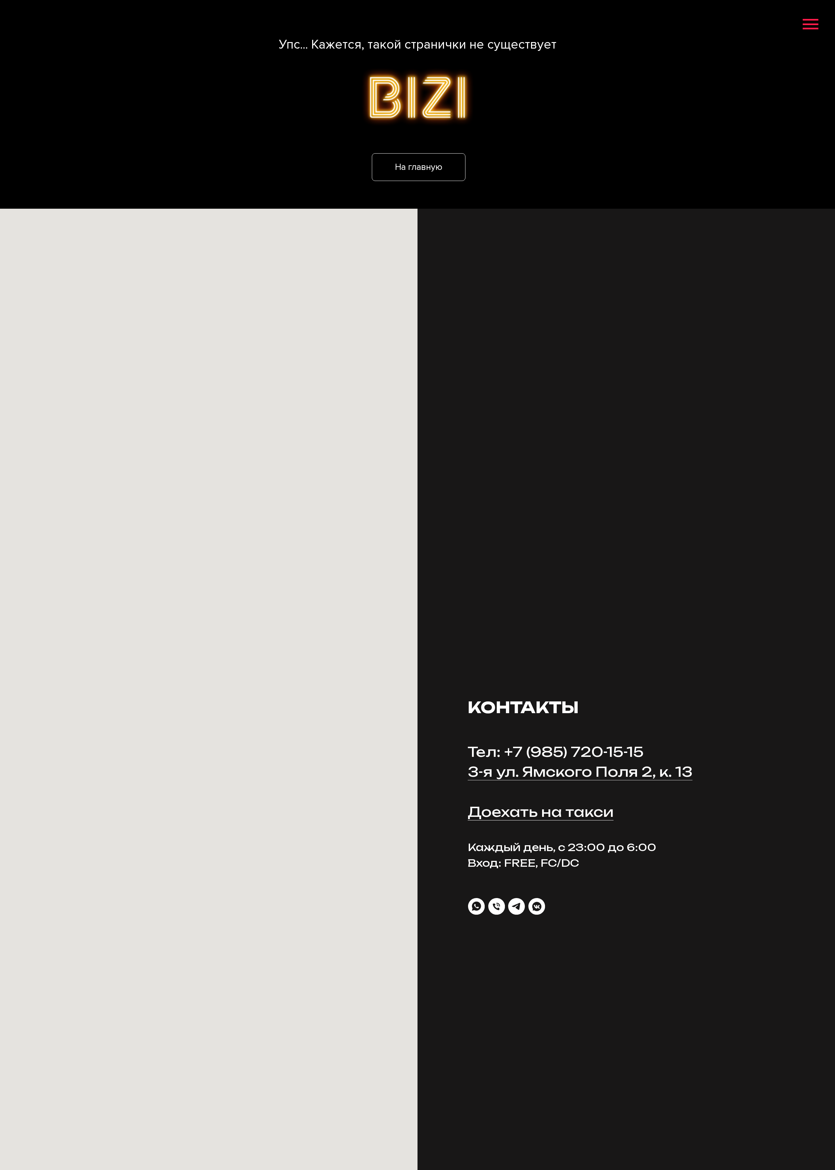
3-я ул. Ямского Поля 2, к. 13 (580, 771)
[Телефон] (496, 906)
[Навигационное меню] (810, 24)
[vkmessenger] (536, 906)
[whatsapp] (476, 906)
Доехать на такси (541, 811)
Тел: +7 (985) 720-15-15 (556, 751)
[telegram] (516, 906)
